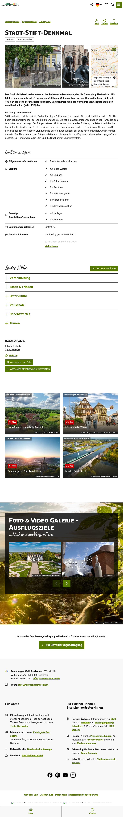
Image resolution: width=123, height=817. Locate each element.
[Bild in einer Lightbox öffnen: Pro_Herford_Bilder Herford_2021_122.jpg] (75, 66)
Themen (85, 722)
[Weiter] (66, 583)
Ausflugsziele (44, 22)
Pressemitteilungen (100, 736)
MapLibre (98, 77)
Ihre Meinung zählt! (32, 755)
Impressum (61, 794)
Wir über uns (31, 794)
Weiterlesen (51, 246)
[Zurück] (56, 583)
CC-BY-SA (57, 86)
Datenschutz (46, 794)
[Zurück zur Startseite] (10, 5)
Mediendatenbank (86, 743)
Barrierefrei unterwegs (39, 749)
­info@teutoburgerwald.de (46, 678)
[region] (104, 66)
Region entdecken (29, 22)
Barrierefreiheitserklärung (83, 794)
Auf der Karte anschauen (104, 268)
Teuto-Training (89, 753)
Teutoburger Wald (12, 22)
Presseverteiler (95, 739)
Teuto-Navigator (19, 726)
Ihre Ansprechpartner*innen (33, 684)
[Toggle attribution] (114, 78)
